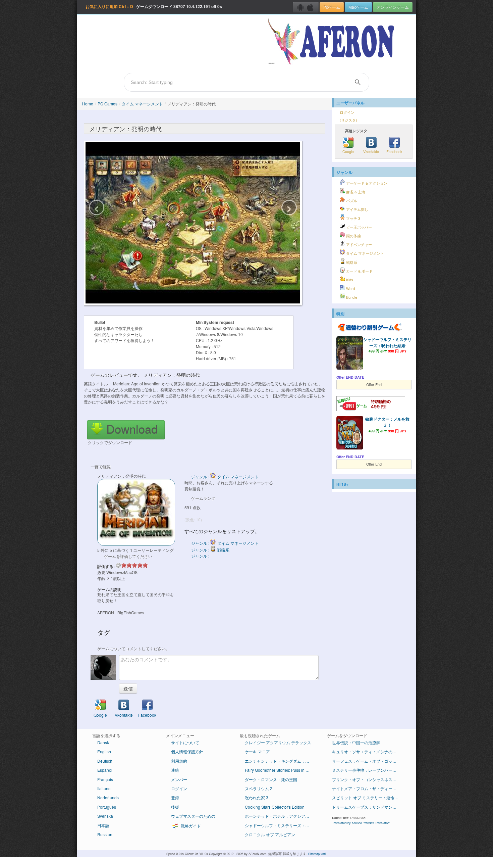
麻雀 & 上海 (355, 191)
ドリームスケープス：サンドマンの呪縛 (368, 807)
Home (87, 103)
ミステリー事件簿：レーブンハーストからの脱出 (368, 770)
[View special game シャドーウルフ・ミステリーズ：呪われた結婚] (349, 353)
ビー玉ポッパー (358, 227)
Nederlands (108, 797)
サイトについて (185, 742)
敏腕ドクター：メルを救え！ (387, 422)
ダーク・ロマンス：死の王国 (271, 779)
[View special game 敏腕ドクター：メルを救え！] (349, 433)
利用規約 (179, 761)
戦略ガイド (190, 825)
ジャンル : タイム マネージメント (225, 476)
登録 (175, 797)
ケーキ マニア (257, 751)
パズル (351, 200)
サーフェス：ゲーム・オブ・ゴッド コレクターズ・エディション (368, 761)
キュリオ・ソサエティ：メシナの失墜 (366, 751)
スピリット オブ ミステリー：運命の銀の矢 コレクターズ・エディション (368, 797)
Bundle (351, 297)
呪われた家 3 (256, 797)
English (104, 751)
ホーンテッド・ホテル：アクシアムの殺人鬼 (281, 816)
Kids (349, 279)
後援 (175, 807)
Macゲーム (358, 7)
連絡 (175, 770)
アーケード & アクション (366, 183)
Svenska (105, 816)
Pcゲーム (331, 7)
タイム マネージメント (142, 103)
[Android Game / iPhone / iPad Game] (306, 7)
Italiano (104, 788)
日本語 (103, 825)
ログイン (347, 112)
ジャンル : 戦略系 (210, 550)
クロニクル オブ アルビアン (270, 834)
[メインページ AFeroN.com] (332, 41)
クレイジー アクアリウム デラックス (278, 742)
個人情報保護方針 (187, 751)
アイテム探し (356, 209)
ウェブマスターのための (193, 816)
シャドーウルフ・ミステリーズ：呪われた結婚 (387, 342)
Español (104, 770)
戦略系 (351, 262)
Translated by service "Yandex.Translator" (361, 822)
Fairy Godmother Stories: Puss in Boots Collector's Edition (281, 770)
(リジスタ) (348, 120)
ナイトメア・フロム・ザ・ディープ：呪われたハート (368, 788)
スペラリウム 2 (258, 788)
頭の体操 (353, 235)
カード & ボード (359, 271)
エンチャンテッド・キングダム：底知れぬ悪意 (281, 761)
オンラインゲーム (393, 7)
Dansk (103, 742)
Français (105, 779)
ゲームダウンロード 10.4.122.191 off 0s (154, 6)
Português (106, 807)
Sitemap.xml (317, 853)
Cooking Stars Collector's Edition (275, 807)
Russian (104, 834)
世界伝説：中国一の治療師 (356, 742)
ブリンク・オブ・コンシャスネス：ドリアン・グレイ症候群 (368, 779)
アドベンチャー (358, 244)
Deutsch (104, 761)
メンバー (179, 779)
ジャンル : (200, 556)
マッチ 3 (352, 218)
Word (350, 288)
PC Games (107, 103)
